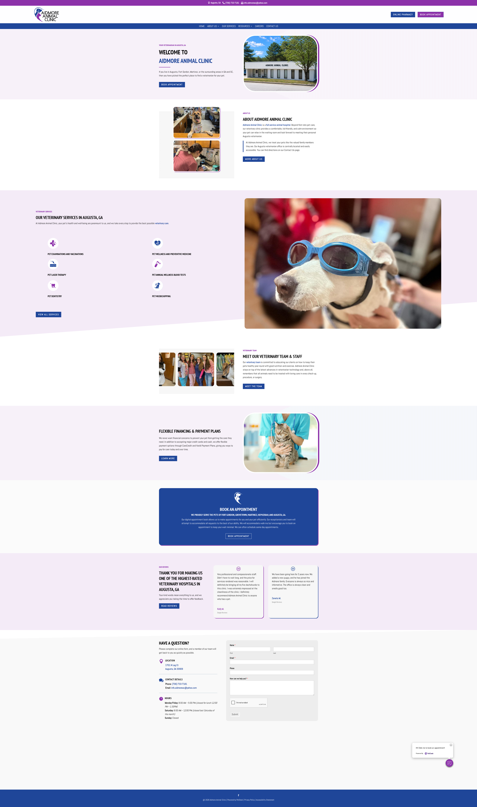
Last (274, 653)
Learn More (168, 458)
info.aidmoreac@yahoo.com (184, 687)
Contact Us (272, 26)
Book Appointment (430, 14)
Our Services (229, 26)
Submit (235, 714)
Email (233, 658)
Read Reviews (169, 605)
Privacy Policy (249, 800)
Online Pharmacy (403, 14)
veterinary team (253, 362)
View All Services (48, 314)
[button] (449, 763)
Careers (259, 26)
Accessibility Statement (265, 800)
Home (202, 26)
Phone (232, 668)
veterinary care (161, 223)
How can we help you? (239, 678)
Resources (244, 26)
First (231, 653)
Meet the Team (253, 386)
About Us (212, 26)
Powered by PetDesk (235, 800)
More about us (253, 159)
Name (233, 645)
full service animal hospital (278, 124)
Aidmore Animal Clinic (252, 124)
